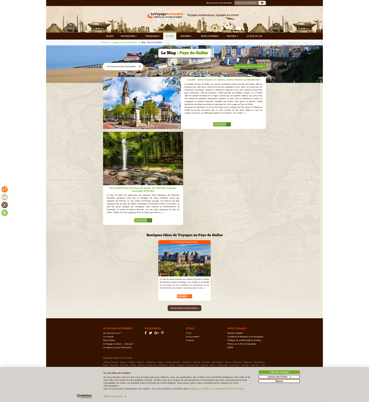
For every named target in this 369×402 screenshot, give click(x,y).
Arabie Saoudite (173, 362)
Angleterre (151, 362)
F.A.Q (188, 333)
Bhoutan (114, 365)
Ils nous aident (192, 337)
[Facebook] (146, 333)
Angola (160, 362)
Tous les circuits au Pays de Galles (184, 308)
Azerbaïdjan (217, 362)
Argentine (186, 362)
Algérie (132, 362)
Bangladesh (259, 362)
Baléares (248, 362)
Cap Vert (255, 365)
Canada (244, 365)
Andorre (140, 362)
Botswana (163, 365)
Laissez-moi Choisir (278, 376)
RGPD (230, 347)
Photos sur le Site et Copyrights (241, 344)
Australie (206, 362)
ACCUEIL (110, 36)
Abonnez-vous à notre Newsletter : (220, 3)
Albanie (123, 362)
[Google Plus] (157, 333)
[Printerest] (162, 333)
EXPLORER (185, 36)
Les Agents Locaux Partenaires (117, 347)
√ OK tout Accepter (279, 372)
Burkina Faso (193, 365)
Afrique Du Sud (111, 362)
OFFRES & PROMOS (210, 36)
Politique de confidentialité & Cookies (244, 340)
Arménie (196, 362)
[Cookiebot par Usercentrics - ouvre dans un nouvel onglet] (84, 396)
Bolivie (133, 365)
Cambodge (222, 365)
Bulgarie (181, 365)
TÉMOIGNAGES (152, 36)
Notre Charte (109, 340)
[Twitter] (151, 333)
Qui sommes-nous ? (112, 333)
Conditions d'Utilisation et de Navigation (245, 337)
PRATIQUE (232, 36)
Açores (228, 362)
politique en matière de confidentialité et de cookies (216, 388)
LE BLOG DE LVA (254, 36)
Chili (263, 365)
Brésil (172, 365)
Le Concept (108, 337)
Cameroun (234, 365)
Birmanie (124, 365)
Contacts (190, 340)
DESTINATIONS (128, 36)
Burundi (204, 365)
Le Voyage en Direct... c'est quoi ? (118, 344)
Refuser (279, 381)
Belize (106, 365)
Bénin (212, 365)
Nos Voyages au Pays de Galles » (250, 66)
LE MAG (170, 36)
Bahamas (237, 362)
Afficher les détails (113, 396)
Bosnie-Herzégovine (148, 365)
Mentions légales (235, 333)
